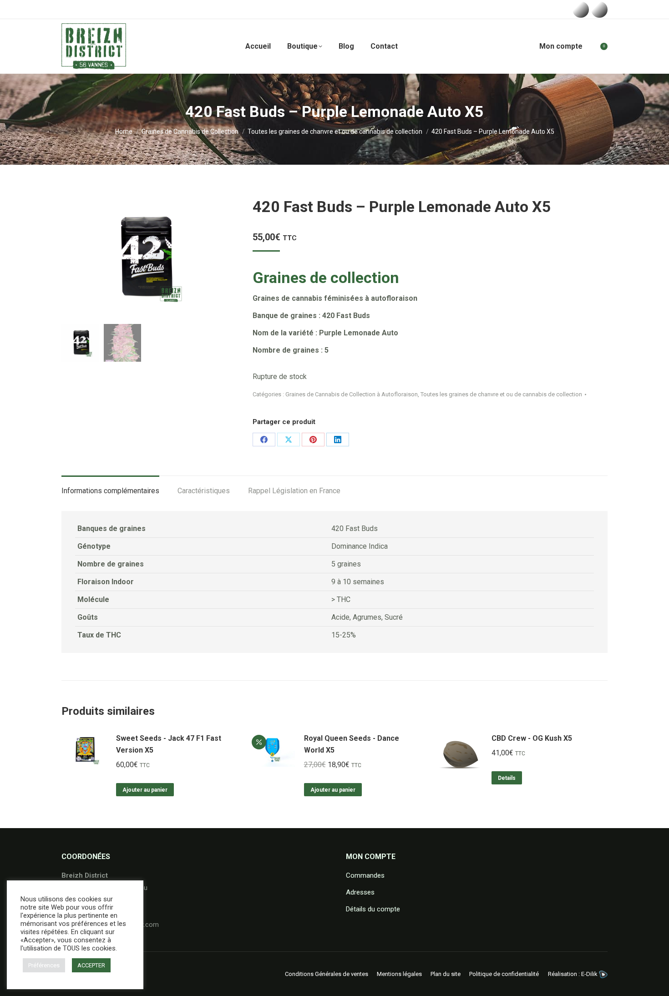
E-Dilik (590, 974)
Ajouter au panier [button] (144, 790)
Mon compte (561, 46)
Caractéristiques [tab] (203, 490)
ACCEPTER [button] (91, 965)
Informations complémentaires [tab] (110, 490)
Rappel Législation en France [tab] (294, 490)
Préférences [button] (44, 965)
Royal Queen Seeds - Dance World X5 (351, 744)
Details (507, 778)
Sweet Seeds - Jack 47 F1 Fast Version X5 (168, 744)
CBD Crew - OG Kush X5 (532, 738)
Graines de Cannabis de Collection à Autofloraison (351, 394)
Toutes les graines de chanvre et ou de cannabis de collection (501, 394)
